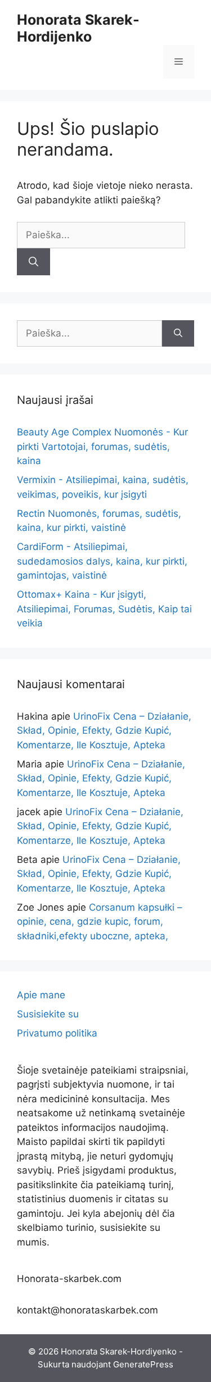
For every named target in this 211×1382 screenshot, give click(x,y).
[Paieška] (33, 261)
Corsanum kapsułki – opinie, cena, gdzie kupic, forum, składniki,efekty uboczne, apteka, (99, 922)
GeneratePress (143, 1364)
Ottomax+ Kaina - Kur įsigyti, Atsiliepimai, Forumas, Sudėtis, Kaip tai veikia (104, 609)
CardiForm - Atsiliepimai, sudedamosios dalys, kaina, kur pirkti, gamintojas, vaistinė (102, 561)
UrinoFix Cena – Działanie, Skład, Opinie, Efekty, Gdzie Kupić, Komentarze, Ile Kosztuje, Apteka (104, 731)
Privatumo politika (57, 1033)
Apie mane (41, 995)
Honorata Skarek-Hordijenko (78, 28)
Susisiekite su (48, 1014)
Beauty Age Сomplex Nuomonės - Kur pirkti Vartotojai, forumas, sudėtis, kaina (102, 446)
